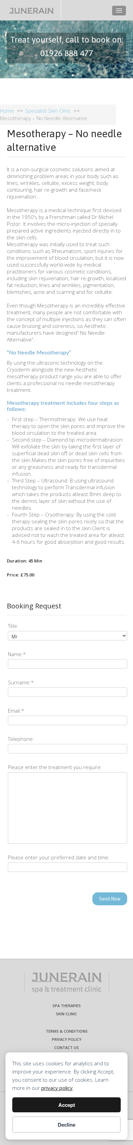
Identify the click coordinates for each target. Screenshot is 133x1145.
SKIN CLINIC (66, 1013)
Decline (66, 1124)
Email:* (16, 710)
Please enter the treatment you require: (55, 767)
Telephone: (21, 738)
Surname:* (21, 682)
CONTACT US (66, 1047)
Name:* (17, 654)
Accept (66, 1105)
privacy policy (57, 1087)
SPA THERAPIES (67, 1005)
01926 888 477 (66, 53)
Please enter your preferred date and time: (58, 857)
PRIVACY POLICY (67, 1039)
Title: (13, 625)
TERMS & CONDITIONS (67, 1031)
